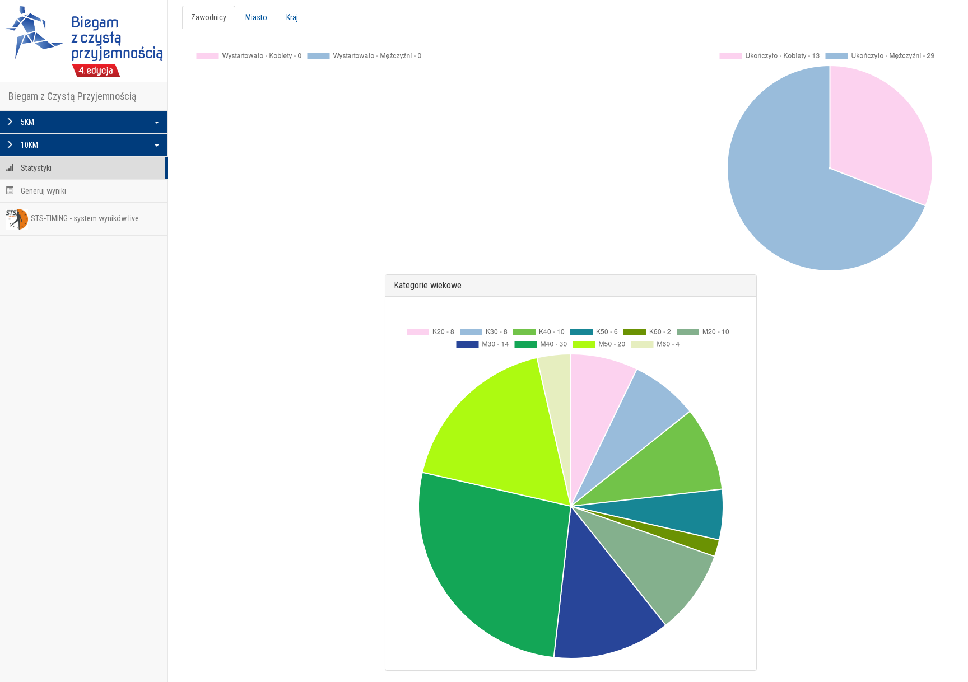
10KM (28, 145)
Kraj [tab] (292, 17)
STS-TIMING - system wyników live (85, 218)
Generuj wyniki (42, 190)
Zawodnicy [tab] (208, 17)
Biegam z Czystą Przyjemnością (72, 96)
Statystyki (35, 168)
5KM (26, 122)
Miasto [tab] (256, 17)
